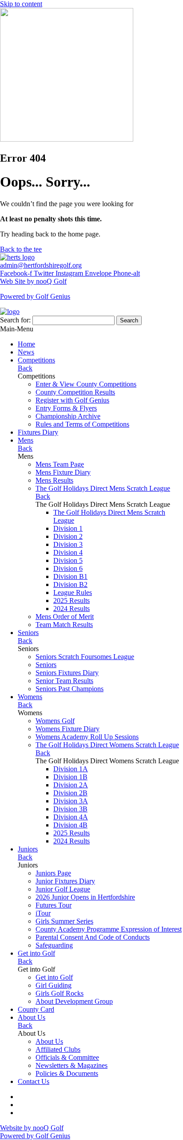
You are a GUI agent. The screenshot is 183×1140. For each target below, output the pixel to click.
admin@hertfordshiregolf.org (41, 265)
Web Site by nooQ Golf (33, 281)
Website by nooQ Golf (32, 1128)
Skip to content (21, 4)
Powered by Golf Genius (35, 296)
